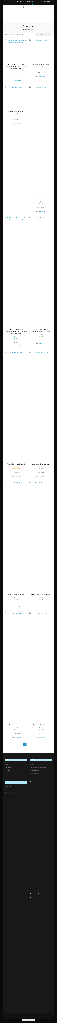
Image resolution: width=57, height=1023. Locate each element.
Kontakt (7, 789)
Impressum (32, 764)
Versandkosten (17, 80)
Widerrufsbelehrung (34, 773)
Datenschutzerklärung (35, 770)
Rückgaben (7, 770)
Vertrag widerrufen (9, 793)
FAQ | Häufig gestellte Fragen (12, 786)
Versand (7, 764)
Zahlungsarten (8, 767)
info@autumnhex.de (45, 1)
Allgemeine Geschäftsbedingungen (38, 767)
